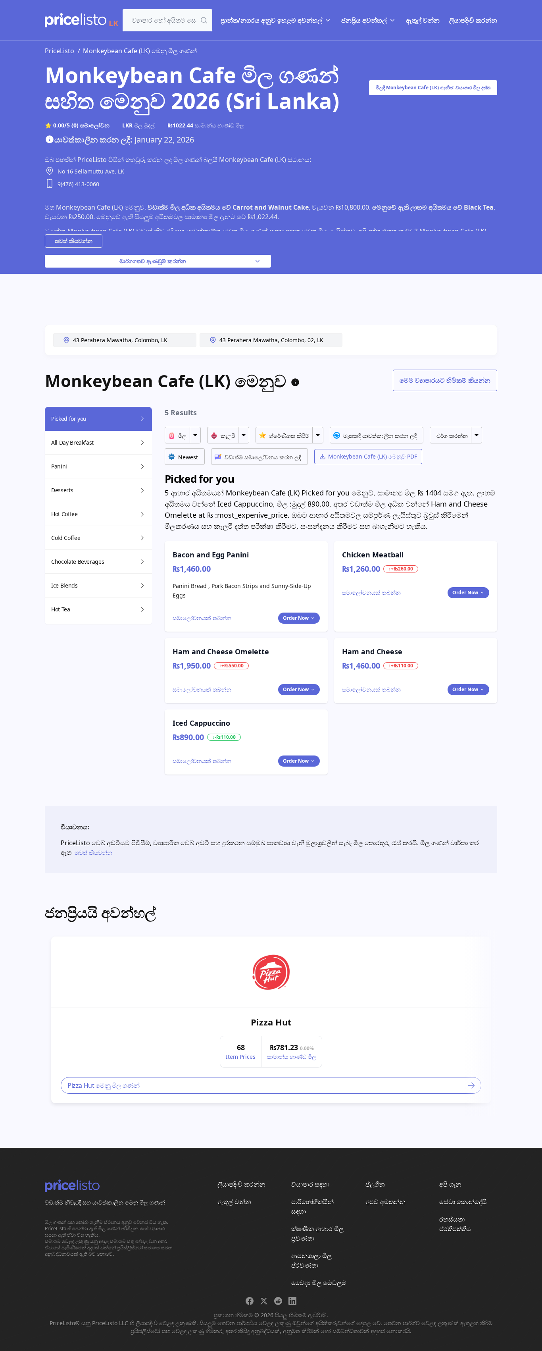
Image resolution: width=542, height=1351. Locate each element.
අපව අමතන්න (385, 1201)
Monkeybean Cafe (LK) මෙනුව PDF (372, 456)
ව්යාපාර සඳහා (310, 1184)
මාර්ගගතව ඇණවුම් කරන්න (152, 261)
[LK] (75, 20)
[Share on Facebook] (250, 1301)
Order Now (296, 618)
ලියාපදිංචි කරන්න (473, 20)
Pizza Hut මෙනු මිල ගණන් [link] (103, 1085)
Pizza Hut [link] (271, 1022)
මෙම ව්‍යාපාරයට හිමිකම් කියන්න (445, 380)
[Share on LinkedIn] (292, 1301)
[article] (271, 1020)
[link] (271, 972)
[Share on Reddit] (278, 1301)
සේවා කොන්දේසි (463, 1201)
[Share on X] (264, 1301)
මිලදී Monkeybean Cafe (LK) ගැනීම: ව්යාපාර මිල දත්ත (433, 87)
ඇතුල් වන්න (423, 20)
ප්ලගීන (375, 1184)
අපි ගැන (450, 1184)
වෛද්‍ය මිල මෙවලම (318, 1282)
